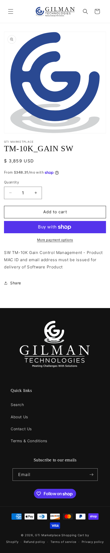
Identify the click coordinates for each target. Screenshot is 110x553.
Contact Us (21, 429)
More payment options (55, 240)
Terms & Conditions (29, 441)
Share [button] (15, 283)
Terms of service (63, 542)
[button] (11, 11)
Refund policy (34, 542)
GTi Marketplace (48, 535)
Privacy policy (93, 542)
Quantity (11, 182)
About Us (19, 417)
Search (17, 404)
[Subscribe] (91, 474)
